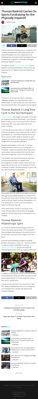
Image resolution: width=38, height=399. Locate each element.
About (31, 385)
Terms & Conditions (13, 385)
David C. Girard (11, 22)
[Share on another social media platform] (32, 45)
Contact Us (19, 387)
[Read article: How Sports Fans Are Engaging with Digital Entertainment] (5, 358)
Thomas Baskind (6, 117)
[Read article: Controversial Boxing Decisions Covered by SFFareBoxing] (5, 365)
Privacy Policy (24, 385)
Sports (7, 8)
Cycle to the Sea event (22, 65)
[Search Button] (36, 2)
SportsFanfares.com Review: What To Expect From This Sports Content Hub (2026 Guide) (22, 90)
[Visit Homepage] (19, 2)
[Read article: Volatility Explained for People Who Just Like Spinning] (5, 83)
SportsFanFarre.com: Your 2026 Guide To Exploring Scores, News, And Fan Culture (23, 349)
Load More (19, 373)
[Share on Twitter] (22, 45)
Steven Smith (15, 335)
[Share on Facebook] (11, 45)
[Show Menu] (2, 2)
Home (2, 8)
